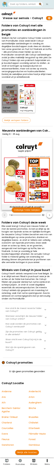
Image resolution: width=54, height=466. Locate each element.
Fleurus (5, 439)
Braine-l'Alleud (9, 417)
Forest (32, 439)
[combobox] (23, 4)
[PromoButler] (4, 4)
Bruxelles (33, 417)
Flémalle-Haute (37, 433)
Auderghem (35, 402)
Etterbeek (34, 428)
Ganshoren (8, 445)
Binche (32, 408)
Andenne (6, 391)
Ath (4, 402)
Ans (4, 397)
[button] (27, 310)
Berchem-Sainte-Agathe (11, 410)
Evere (5, 433)
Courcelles (7, 428)
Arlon (31, 397)
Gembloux (34, 445)
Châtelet (33, 422)
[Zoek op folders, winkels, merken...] (40, 4)
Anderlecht (35, 391)
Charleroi (7, 422)
